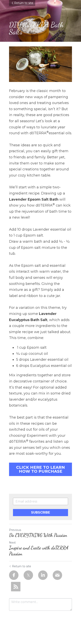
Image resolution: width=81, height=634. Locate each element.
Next (12, 542)
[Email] (57, 575)
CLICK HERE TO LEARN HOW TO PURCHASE (40, 469)
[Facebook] (13, 575)
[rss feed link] (15, 586)
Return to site (23, 3)
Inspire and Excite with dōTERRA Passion (39, 551)
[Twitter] (28, 575)
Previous (15, 530)
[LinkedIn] (43, 575)
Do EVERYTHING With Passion (38, 535)
